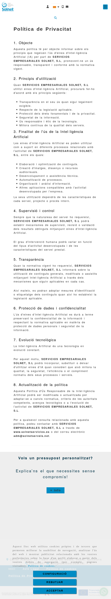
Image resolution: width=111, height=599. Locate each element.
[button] (48, 7)
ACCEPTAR (54, 590)
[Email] (67, 7)
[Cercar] (55, 17)
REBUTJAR (54, 582)
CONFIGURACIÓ (55, 573)
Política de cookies (41, 565)
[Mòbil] (63, 7)
